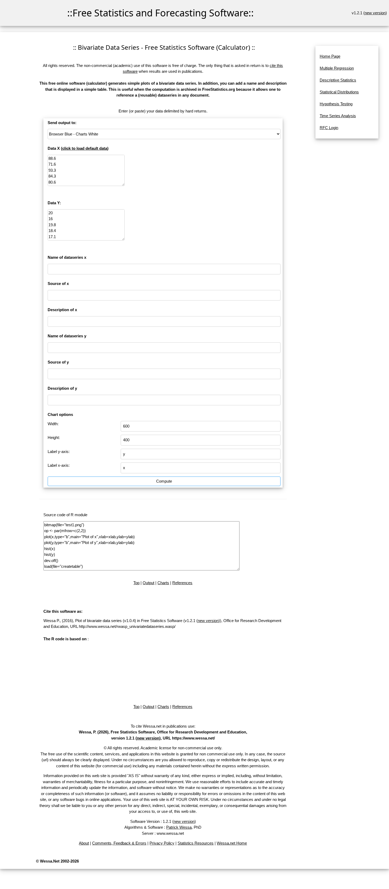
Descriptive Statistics (338, 80)
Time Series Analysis (338, 116)
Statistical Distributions (339, 92)
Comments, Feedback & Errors (119, 843)
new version (375, 13)
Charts (163, 582)
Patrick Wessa (179, 827)
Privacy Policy (162, 843)
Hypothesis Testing (336, 104)
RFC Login (329, 127)
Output (148, 582)
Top (136, 582)
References (182, 582)
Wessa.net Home (232, 843)
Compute (164, 481)
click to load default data (84, 148)
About (84, 843)
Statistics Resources (196, 843)
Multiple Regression (337, 68)
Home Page (330, 56)
